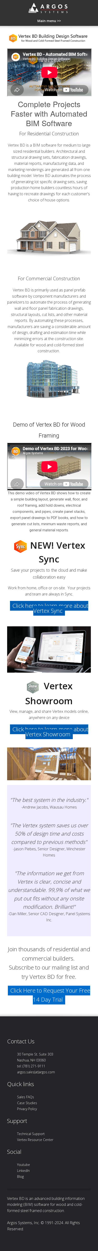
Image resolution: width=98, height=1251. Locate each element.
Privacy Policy (27, 1109)
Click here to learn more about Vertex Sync (50, 608)
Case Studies (27, 1103)
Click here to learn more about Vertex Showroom (50, 731)
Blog (20, 1176)
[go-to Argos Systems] (49, 9)
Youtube (23, 1164)
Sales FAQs (25, 1097)
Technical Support (31, 1134)
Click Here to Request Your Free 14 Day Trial (50, 994)
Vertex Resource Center (35, 1139)
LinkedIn (23, 1170)
